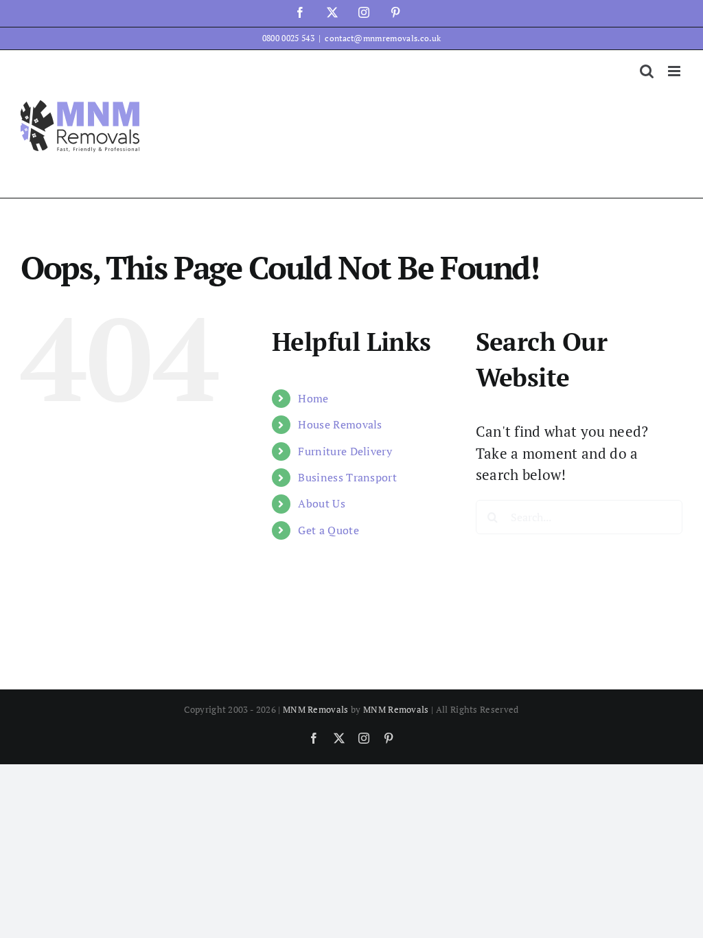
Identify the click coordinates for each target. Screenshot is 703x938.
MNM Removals (316, 709)
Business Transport (347, 477)
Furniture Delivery (345, 451)
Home (313, 398)
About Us (321, 503)
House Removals (340, 424)
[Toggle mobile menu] (675, 71)
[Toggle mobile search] (647, 71)
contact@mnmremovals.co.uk (383, 38)
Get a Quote (328, 530)
